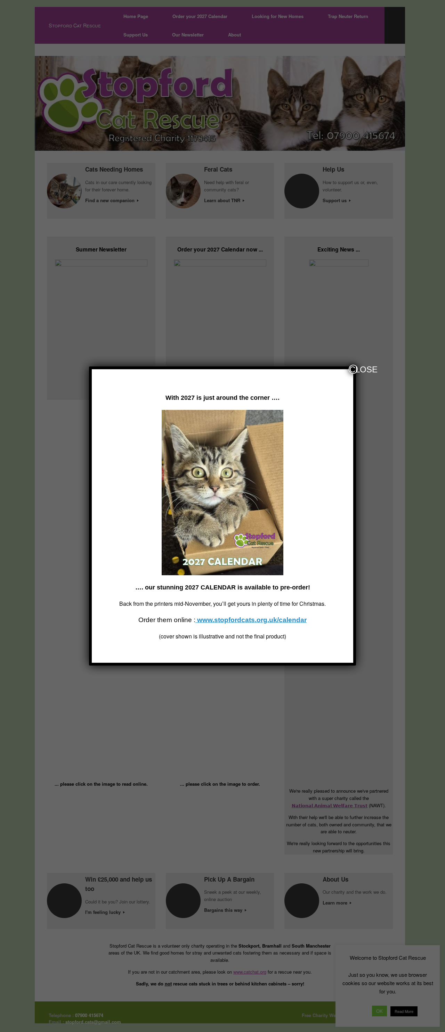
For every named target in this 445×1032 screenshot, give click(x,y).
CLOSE (353, 369)
